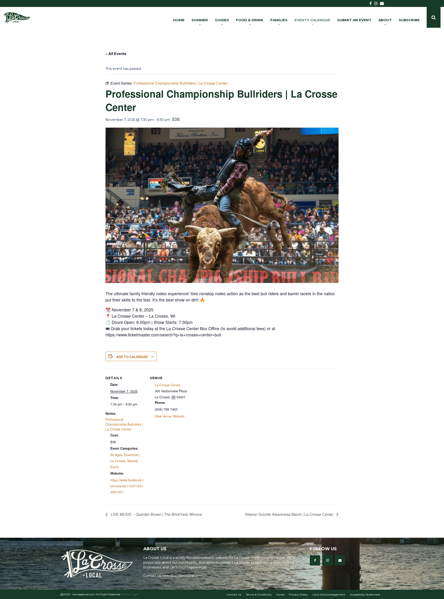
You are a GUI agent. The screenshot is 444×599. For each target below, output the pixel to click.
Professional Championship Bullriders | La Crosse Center (124, 424)
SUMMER (199, 20)
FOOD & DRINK (249, 20)
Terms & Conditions (258, 594)
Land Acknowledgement (328, 594)
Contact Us (233, 594)
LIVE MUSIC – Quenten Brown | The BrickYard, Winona (156, 514)
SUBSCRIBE (409, 20)
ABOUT (385, 20)
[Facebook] (315, 560)
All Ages (116, 454)
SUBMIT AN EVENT (354, 20)
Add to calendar (132, 356)
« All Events (115, 53)
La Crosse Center (168, 385)
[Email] (340, 560)
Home (280, 594)
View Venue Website (170, 416)
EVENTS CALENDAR (312, 20)
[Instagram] (327, 560)
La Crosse (117, 460)
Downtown (131, 454)
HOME (179, 20)
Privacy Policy (298, 594)
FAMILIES (278, 20)
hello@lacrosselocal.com (182, 576)
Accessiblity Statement (365, 594)
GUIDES (222, 20)
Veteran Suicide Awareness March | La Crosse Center (289, 514)
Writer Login (130, 594)
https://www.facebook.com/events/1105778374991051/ (127, 486)
